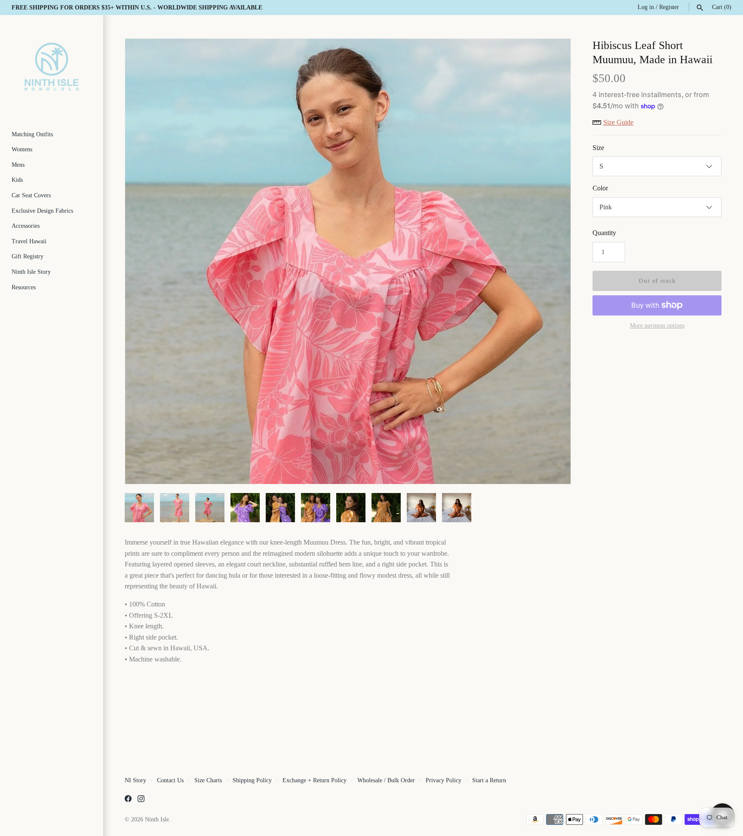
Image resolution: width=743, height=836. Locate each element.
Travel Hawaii (29, 241)
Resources (24, 287)
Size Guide (618, 122)
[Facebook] (128, 800)
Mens (18, 165)
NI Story (135, 780)
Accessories (26, 226)
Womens (22, 149)
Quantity (604, 232)
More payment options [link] (657, 325)
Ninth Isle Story (31, 272)
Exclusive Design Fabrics (42, 211)
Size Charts (208, 780)
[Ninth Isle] (51, 66)
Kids (17, 180)
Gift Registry (27, 256)
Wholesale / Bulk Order (386, 780)
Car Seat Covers (31, 195)
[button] (552, 261)
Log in (646, 7)
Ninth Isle (157, 819)
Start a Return (489, 780)
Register (669, 7)
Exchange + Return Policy (314, 780)
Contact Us (170, 780)
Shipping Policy (252, 780)
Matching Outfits (32, 134)
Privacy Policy (443, 780)
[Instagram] (141, 800)
